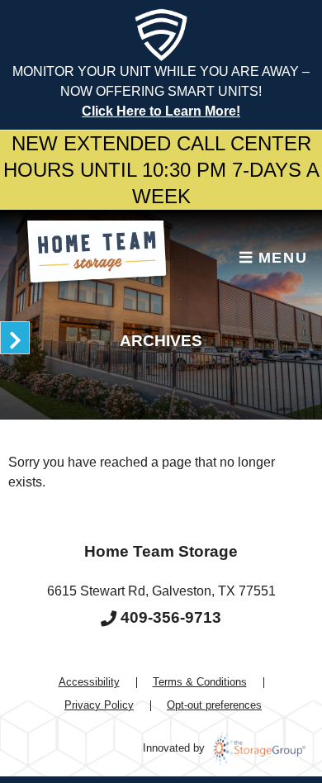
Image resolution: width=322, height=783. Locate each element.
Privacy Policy (99, 705)
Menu (280, 257)
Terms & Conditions (200, 682)
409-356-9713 (168, 617)
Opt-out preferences (214, 705)
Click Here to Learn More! (161, 111)
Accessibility (89, 682)
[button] (15, 337)
